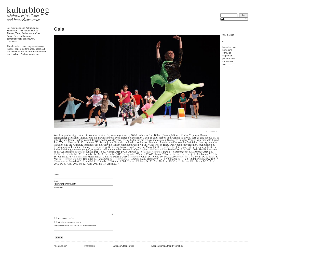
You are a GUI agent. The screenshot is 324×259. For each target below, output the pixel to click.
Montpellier (134, 156)
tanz (224, 64)
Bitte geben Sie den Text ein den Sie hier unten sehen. (75, 225)
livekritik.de (177, 246)
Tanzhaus (80, 151)
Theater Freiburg (136, 161)
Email (56, 181)
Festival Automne (152, 151)
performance (228, 58)
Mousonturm (61, 161)
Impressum (89, 246)
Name (56, 174)
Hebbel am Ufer (158, 149)
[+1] (142, 166)
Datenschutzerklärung (123, 246)
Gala (59, 29)
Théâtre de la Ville (64, 154)
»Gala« (97, 147)
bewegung (227, 50)
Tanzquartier (129, 154)
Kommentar (58, 187)
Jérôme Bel (104, 135)
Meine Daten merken (65, 218)
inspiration (227, 55)
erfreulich (226, 53)
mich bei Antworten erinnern (69, 222)
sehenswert (228, 61)
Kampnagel (122, 159)
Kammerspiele (79, 156)
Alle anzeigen (60, 246)
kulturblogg (28, 9)
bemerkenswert (229, 47)
